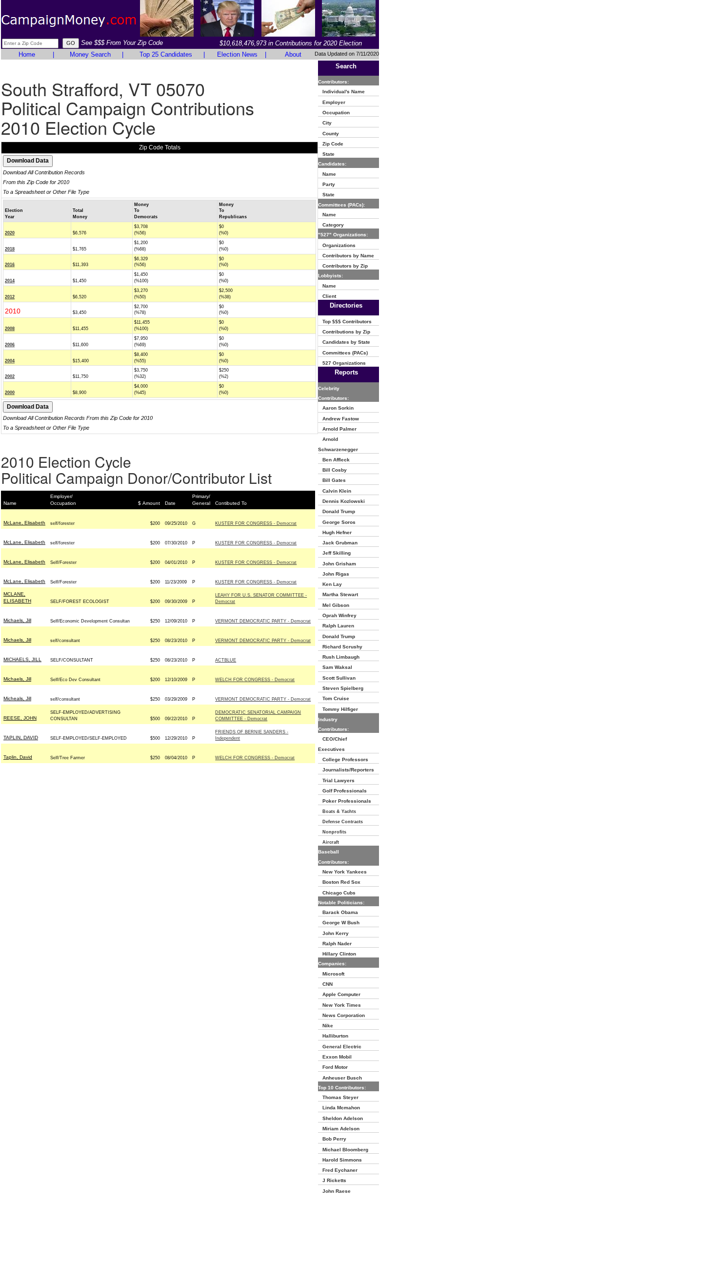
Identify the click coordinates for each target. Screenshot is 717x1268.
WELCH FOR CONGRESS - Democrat (255, 679)
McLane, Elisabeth (24, 522)
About (293, 54)
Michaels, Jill (17, 620)
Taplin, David (17, 757)
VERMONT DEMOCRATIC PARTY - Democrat (263, 621)
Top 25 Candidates (165, 54)
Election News (237, 54)
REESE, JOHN (20, 718)
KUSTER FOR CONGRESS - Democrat (256, 523)
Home (27, 54)
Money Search (90, 54)
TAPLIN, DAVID (20, 737)
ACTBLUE (225, 660)
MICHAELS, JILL (22, 659)
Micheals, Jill (17, 698)
